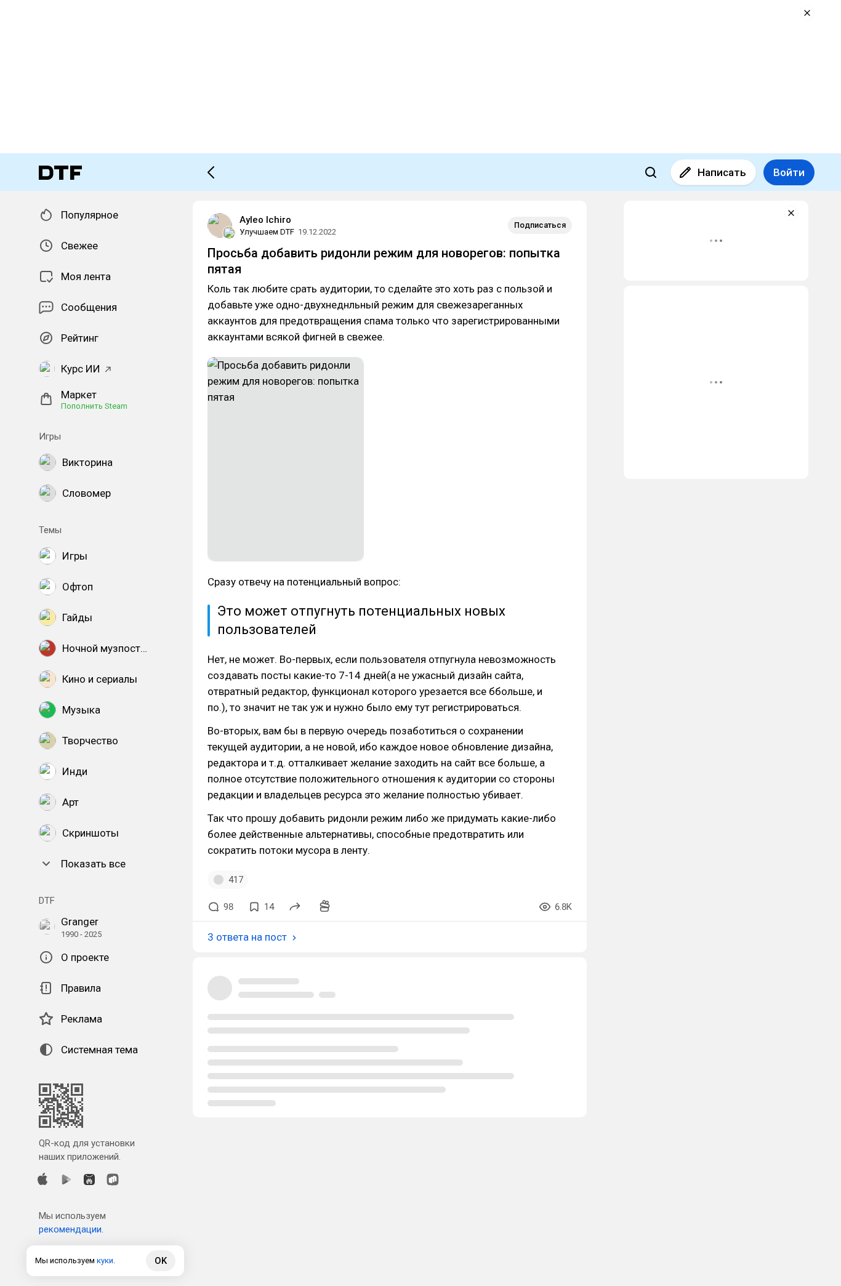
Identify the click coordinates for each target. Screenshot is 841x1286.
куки (105, 1260)
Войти (789, 172)
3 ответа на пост (247, 937)
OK (161, 1260)
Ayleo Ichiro (265, 219)
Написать (722, 172)
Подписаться (540, 225)
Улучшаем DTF (266, 231)
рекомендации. (71, 1229)
